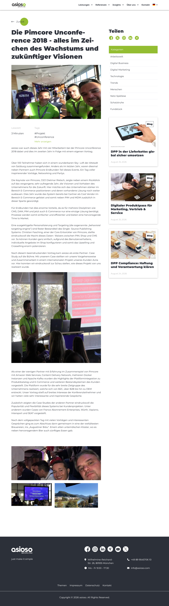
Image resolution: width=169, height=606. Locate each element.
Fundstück (116, 109)
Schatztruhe (117, 102)
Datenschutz (92, 585)
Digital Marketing (120, 69)
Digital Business (119, 63)
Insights (117, 4)
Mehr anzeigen (43, 141)
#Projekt (40, 133)
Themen (62, 585)
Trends (114, 83)
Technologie (117, 76)
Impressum (76, 585)
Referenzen (101, 4)
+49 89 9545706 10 (141, 559)
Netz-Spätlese (118, 96)
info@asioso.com (140, 568)
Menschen (116, 89)
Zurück (20, 21)
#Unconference (44, 137)
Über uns (131, 4)
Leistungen (84, 4)
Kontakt (146, 4)
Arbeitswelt (116, 56)
